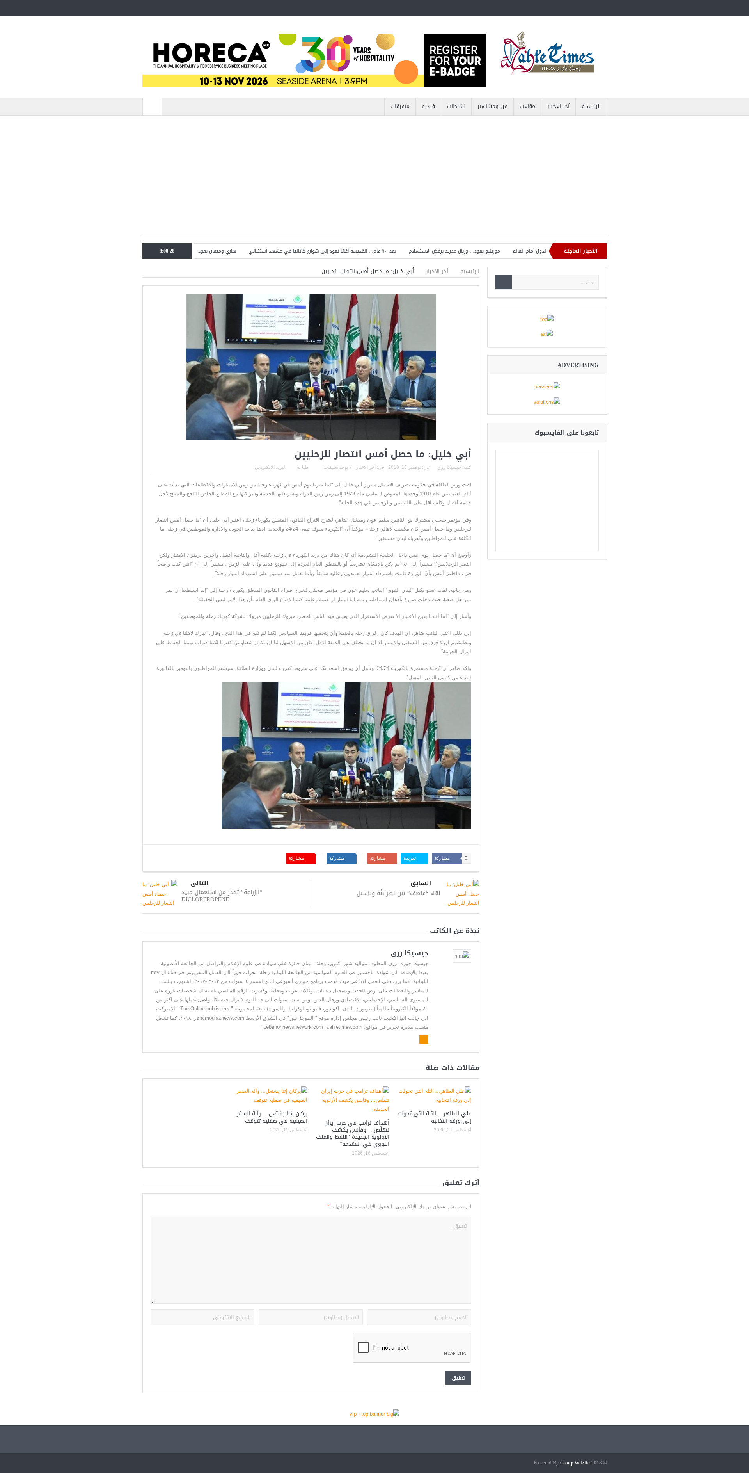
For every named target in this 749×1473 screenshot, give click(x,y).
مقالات (527, 106)
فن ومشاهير (492, 106)
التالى (199, 883)
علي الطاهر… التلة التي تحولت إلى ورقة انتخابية (434, 1117)
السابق (420, 883)
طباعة (303, 467)
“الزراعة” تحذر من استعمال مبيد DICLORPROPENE (221, 896)
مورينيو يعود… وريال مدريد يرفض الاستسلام (497, 251)
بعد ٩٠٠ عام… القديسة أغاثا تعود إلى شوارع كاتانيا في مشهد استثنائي (365, 251)
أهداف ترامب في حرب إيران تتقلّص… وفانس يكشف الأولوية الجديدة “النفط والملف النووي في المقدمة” (352, 1134)
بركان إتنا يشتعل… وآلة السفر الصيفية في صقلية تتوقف (272, 1117)
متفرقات (400, 106)
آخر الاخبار (558, 106)
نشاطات (456, 106)
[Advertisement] (374, 180)
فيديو (428, 106)
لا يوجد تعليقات (337, 467)
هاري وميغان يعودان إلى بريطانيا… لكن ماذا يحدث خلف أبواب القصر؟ (208, 251)
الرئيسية (591, 106)
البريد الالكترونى (270, 467)
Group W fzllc (575, 1463)
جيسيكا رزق (449, 467)
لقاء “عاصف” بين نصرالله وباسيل (398, 893)
